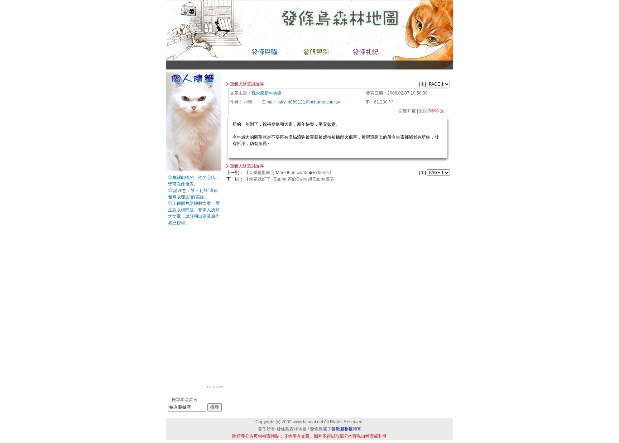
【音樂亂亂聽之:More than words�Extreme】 (289, 172)
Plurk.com (215, 387)
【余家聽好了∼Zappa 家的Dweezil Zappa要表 (289, 179)
